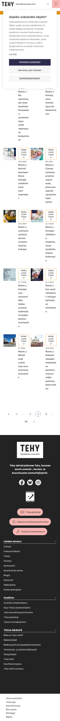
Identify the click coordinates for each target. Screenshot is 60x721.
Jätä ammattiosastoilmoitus (18, 612)
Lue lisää (13, 54)
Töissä (7, 556)
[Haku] (48, 4)
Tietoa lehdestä (13, 630)
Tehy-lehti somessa (13, 668)
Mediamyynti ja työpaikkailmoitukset (22, 644)
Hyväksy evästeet (29, 62)
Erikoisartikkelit (12, 551)
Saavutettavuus (13, 705)
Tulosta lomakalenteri (15, 622)
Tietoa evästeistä (14, 698)
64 (27, 422)
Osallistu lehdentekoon (33, 531)
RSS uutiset (11, 709)
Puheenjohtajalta (12, 589)
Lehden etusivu (12, 541)
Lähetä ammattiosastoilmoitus (32, 522)
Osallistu (9, 598)
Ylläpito (9, 717)
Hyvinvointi (9, 565)
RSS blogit (10, 713)
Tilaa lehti (9, 659)
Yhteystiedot (10, 654)
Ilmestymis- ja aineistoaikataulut (20, 649)
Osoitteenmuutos (13, 664)
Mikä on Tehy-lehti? (13, 635)
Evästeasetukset (30, 78)
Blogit (7, 575)
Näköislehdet (10, 640)
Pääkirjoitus (10, 584)
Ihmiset (8, 561)
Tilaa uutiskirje (33, 512)
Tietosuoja (11, 702)
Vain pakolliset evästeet (30, 70)
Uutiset (7, 546)
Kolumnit (8, 580)
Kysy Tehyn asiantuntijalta (17, 607)
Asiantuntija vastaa (13, 570)
